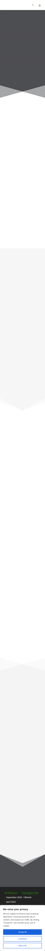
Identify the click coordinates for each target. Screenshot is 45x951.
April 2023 (11, 901)
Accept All (22, 932)
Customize (22, 939)
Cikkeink (28, 897)
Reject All (22, 945)
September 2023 (14, 897)
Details (11, 564)
